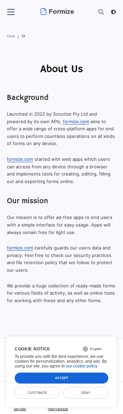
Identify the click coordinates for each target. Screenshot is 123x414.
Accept (61, 378)
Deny (85, 392)
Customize (37, 392)
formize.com (76, 121)
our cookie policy (81, 366)
